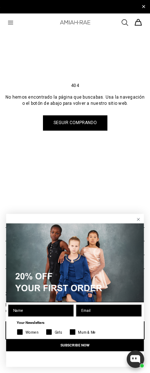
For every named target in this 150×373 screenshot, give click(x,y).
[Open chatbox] (135, 359)
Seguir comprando (75, 122)
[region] (75, 6)
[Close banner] (143, 6)
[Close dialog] (138, 220)
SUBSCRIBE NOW (75, 345)
